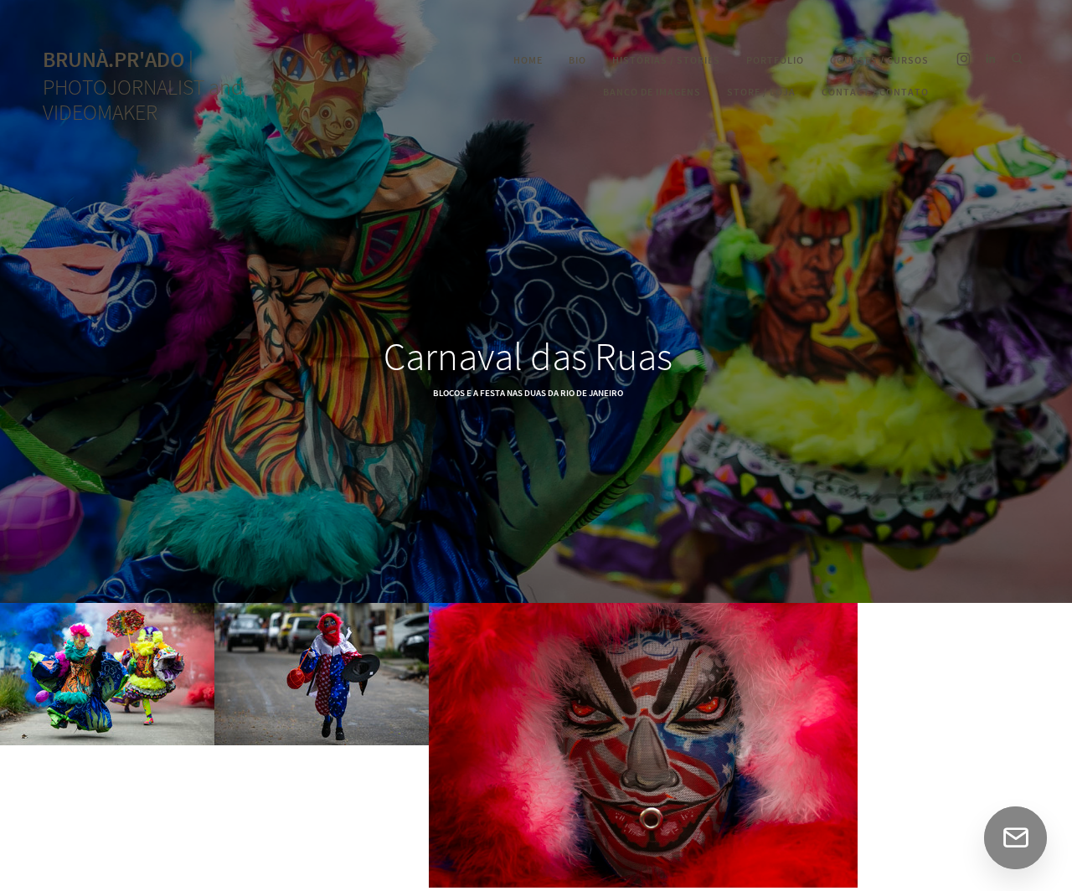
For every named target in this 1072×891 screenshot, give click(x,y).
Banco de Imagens (652, 92)
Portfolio (775, 60)
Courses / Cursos (879, 60)
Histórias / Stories (666, 60)
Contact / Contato (875, 92)
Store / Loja (761, 92)
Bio (577, 60)
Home (528, 60)
